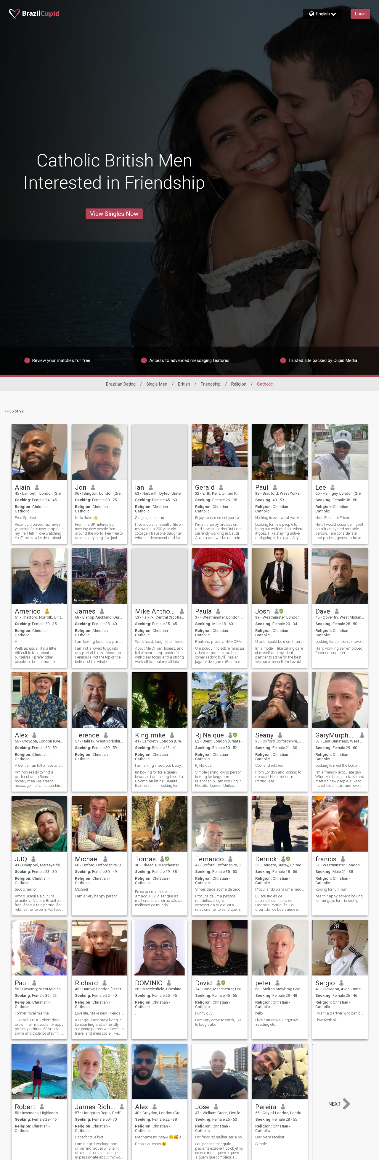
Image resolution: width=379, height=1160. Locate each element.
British (184, 384)
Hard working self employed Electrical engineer (338, 650)
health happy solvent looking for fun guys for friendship (339, 898)
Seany (264, 735)
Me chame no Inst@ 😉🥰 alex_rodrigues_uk (159, 1137)
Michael (87, 859)
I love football (326, 1020)
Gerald (205, 487)
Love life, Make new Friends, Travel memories (99, 1013)
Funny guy (203, 1013)
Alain (22, 487)
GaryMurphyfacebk (335, 735)
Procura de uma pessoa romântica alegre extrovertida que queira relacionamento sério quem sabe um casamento (217, 903)
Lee (320, 487)
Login (360, 14)
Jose (202, 1107)
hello (259, 1013)
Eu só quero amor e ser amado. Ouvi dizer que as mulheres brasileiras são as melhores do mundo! (158, 898)
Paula (203, 611)
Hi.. (17, 641)
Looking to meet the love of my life (339, 765)
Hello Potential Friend (332, 517)
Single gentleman (149, 517)
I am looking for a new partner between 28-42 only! (99, 641)
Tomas (145, 859)
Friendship (211, 384)
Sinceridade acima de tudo (217, 889)
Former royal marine (32, 1013)
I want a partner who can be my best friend (339, 1013)
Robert (25, 1107)
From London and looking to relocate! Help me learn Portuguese (278, 776)
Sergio (325, 983)
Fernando (209, 859)
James (85, 611)
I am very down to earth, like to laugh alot (218, 1022)
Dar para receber (270, 1137)
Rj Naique (209, 735)
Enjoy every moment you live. (218, 517)
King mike (150, 735)
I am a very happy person (96, 896)
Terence (87, 735)
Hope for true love (89, 1137)
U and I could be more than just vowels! (279, 641)
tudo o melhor (26, 889)
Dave (322, 611)
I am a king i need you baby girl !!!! (159, 765)
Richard (86, 983)
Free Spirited (25, 517)
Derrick (266, 859)
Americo (28, 611)
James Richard (95, 1107)
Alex (21, 735)
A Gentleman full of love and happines (39, 765)
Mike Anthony (155, 611)
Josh (262, 611)
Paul (261, 487)
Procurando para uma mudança (279, 889)
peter (263, 983)
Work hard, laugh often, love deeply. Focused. (159, 641)
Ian (139, 487)
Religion (238, 384)
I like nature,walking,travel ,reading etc (277, 1022)
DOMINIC (148, 983)
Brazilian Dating (121, 384)
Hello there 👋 (86, 517)
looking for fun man (331, 889)
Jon (80, 487)
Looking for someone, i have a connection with (339, 641)
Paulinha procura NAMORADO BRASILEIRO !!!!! (219, 641)
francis (325, 859)
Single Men (156, 384)
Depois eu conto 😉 (150, 1144)
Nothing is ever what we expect (279, 517)
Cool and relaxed (269, 765)
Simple (261, 1144)
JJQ (21, 859)
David (203, 983)
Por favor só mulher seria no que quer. (219, 1137)
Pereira (266, 1107)
